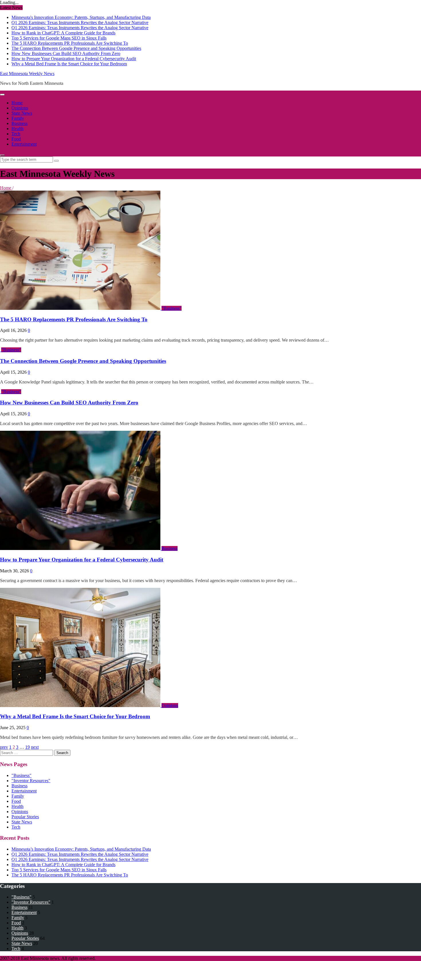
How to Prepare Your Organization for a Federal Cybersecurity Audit (73, 58)
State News (21, 113)
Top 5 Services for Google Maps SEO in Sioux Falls (59, 38)
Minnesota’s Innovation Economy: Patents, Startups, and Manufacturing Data (81, 849)
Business (19, 123)
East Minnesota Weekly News (27, 73)
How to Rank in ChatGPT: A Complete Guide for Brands (63, 32)
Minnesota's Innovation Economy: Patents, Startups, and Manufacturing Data (81, 17)
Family (17, 118)
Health (17, 128)
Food (16, 138)
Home (17, 102)
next (35, 747)
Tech (15, 133)
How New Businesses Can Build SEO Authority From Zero (65, 53)
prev (4, 747)
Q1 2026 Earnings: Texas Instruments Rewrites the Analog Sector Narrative (79, 22)
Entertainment (24, 144)
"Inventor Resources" (30, 780)
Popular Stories (25, 816)
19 (27, 747)
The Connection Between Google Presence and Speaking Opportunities (76, 48)
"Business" (172, 308)
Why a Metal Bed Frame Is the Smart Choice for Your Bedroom (69, 63)
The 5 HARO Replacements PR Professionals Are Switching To (69, 43)
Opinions (19, 107)
